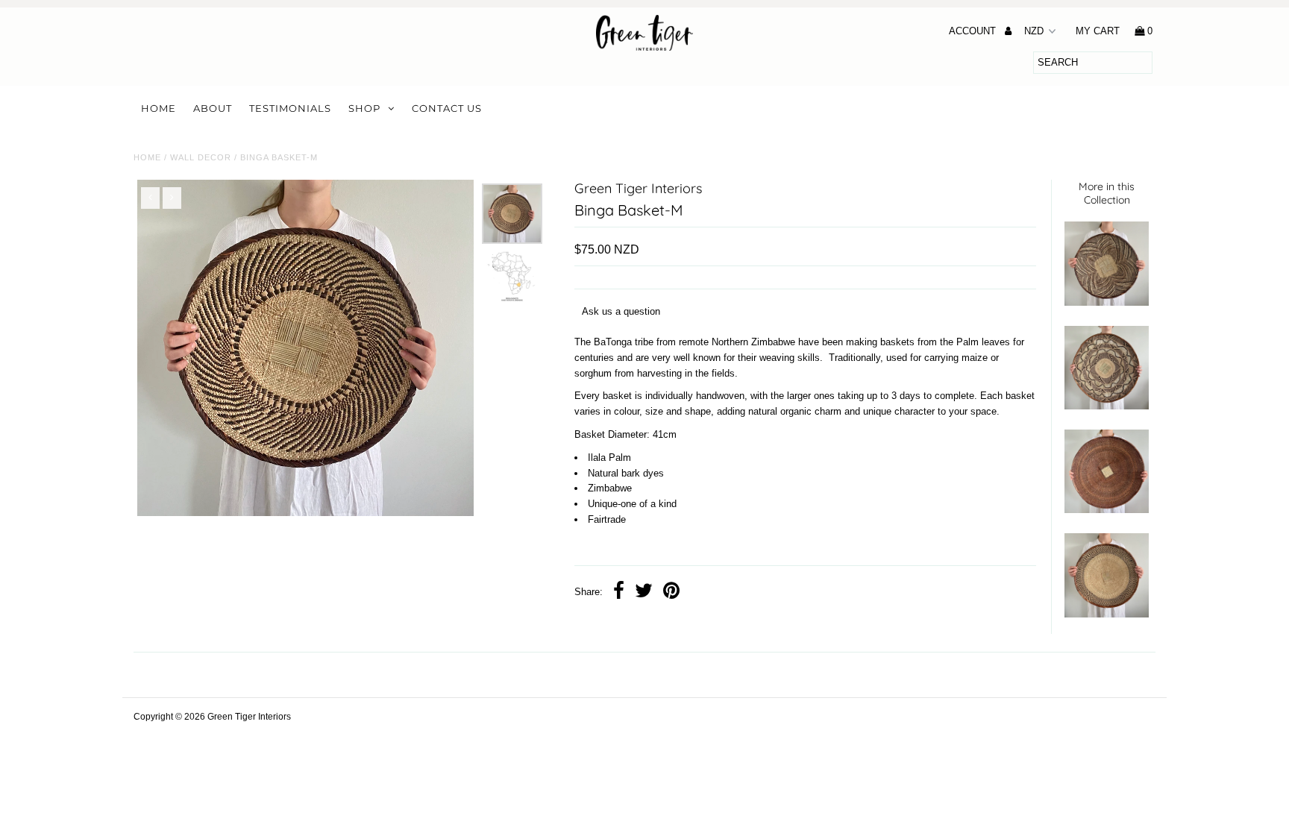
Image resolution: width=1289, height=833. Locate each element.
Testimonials (290, 108)
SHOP (364, 108)
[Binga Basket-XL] (1106, 406)
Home (158, 108)
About (212, 108)
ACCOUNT (974, 31)
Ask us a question (621, 311)
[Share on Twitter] (644, 592)
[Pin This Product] (671, 592)
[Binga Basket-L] (1106, 302)
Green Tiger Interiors (249, 716)
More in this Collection (1107, 193)
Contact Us (447, 108)
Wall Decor (200, 157)
